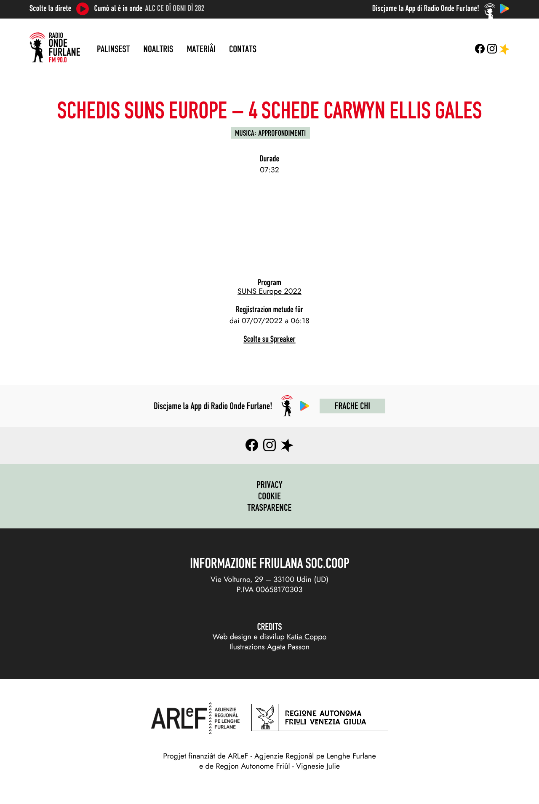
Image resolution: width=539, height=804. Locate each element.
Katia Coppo (306, 636)
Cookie (269, 496)
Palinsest (113, 49)
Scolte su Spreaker (269, 339)
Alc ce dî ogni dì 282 (175, 8)
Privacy (269, 484)
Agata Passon (288, 646)
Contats (242, 49)
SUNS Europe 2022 (269, 291)
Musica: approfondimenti (270, 133)
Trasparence (269, 507)
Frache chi (352, 406)
